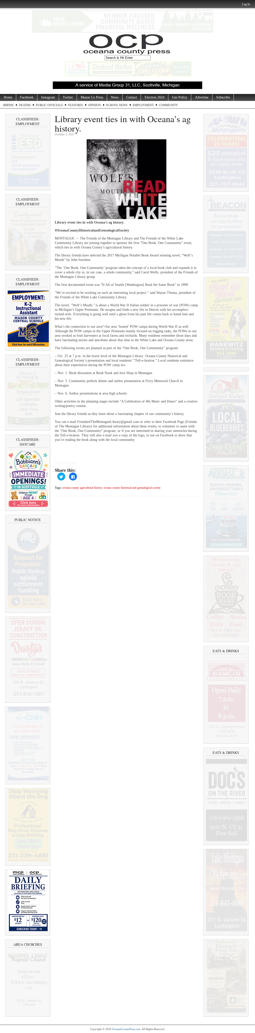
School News (117, 105)
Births (8, 105)
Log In (246, 4)
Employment (143, 105)
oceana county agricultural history (82, 487)
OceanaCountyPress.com (126, 1029)
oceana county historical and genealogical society (132, 487)
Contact (131, 97)
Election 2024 (154, 97)
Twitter (68, 97)
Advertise (201, 97)
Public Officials (49, 105)
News (115, 97)
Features (75, 105)
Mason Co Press (92, 97)
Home (8, 97)
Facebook (26, 97)
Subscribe (223, 97)
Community (168, 105)
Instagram (48, 97)
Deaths (25, 105)
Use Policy (179, 97)
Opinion (94, 105)
